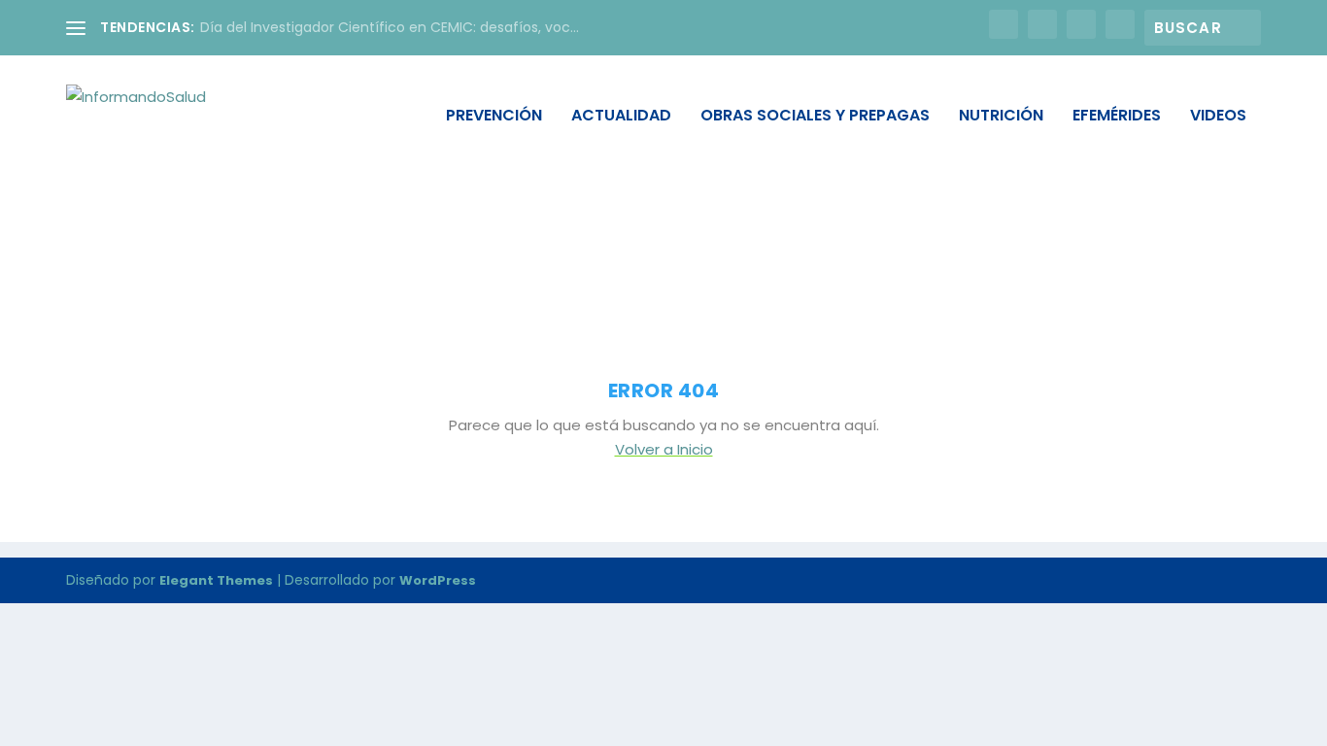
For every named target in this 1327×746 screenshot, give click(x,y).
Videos (1218, 117)
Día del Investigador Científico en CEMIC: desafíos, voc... (389, 27)
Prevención (494, 117)
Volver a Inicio (664, 449)
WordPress (437, 580)
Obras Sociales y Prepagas (815, 117)
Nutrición (1001, 117)
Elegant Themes (216, 580)
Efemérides (1116, 117)
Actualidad (621, 117)
